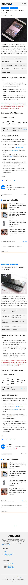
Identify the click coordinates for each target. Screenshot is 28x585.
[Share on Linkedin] (14, 439)
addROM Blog (7, 551)
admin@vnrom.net (6, 544)
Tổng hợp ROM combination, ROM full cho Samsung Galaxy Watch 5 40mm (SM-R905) (17, 231)
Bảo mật (9, 580)
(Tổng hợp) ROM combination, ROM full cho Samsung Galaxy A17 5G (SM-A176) (17, 222)
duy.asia (21, 577)
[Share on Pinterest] (10, 439)
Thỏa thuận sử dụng (19, 580)
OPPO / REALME (5, 7)
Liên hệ (4, 580)
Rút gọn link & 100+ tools (9, 553)
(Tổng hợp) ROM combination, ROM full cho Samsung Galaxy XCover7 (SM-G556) (17, 205)
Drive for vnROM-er (8, 554)
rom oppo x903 (7, 454)
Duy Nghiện (9, 185)
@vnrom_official (10, 567)
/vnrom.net (10, 563)
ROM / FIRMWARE (14, 7)
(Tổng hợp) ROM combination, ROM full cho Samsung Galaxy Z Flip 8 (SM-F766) (17, 214)
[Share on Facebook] (2, 439)
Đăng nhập (24, 241)
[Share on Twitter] (6, 439)
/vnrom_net (10, 566)
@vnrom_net (11, 568)
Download (23, 388)
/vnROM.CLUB (10, 565)
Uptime (14, 581)
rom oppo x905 (7, 194)
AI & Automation (7, 555)
